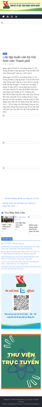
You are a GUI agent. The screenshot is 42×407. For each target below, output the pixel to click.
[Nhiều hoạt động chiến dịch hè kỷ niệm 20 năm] (34, 217)
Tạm (5, 53)
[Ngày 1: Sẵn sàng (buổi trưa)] (7, 217)
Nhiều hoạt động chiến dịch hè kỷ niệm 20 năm (34, 228)
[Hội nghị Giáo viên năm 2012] (21, 217)
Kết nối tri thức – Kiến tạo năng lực (12, 244)
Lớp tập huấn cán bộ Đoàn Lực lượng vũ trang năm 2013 (18, 204)
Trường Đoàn (10, 64)
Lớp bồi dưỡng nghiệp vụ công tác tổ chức (20, 198)
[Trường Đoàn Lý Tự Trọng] (3, 17)
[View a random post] (16, 17)
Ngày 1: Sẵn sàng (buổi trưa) (6, 227)
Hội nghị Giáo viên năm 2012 (21, 225)
